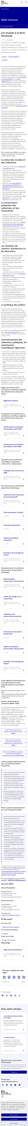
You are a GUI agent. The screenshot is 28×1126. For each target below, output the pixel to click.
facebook (11, 1084)
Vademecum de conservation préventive (12, 615)
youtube (19, 1084)
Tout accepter (14, 1115)
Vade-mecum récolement (13, 950)
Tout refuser (14, 1119)
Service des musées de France (13, 274)
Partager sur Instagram (15, 995)
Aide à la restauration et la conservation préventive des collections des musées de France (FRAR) (13, 742)
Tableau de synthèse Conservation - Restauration (14, 648)
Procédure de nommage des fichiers (14, 554)
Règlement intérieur (11, 401)
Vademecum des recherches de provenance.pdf (14, 496)
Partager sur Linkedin (11, 995)
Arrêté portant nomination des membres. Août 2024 (13, 428)
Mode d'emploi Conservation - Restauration (14, 580)
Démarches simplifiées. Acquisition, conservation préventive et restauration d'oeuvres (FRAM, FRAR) (13, 753)
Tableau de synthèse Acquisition (11, 539)
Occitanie (4, 56)
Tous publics (4, 60)
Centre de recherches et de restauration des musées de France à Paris (14, 224)
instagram (15, 1084)
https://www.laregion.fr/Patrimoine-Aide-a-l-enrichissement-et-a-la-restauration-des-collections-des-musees (13, 873)
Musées (4, 933)
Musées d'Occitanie (7, 940)
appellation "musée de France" (14, 167)
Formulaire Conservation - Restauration (13, 633)
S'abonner (14, 1072)
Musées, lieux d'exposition (13, 56)
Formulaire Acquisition (12, 525)
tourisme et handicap (11, 332)
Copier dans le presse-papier (19, 995)
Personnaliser (14, 1123)
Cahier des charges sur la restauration (12, 597)
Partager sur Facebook (2, 995)
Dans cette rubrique (8, 26)
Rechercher (21, 2)
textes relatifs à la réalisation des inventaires (12, 184)
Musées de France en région (10, 927)
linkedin (6, 1084)
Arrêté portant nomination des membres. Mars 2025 (13, 445)
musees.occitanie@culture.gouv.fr (10, 915)
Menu (25, 2)
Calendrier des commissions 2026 (14, 472)
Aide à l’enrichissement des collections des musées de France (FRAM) (13, 731)
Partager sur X (6, 995)
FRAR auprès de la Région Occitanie (13, 868)
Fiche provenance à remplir (13, 512)
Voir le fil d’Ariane (5, 9)
